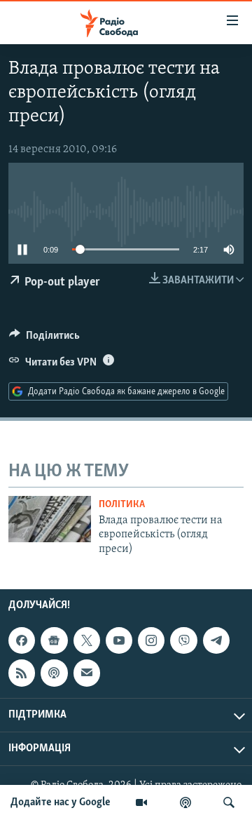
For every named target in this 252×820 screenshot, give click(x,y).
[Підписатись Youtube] (119, 640)
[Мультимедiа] (141, 802)
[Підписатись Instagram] (151, 640)
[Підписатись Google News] (54, 640)
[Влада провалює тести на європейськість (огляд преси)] (49, 519)
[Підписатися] (87, 672)
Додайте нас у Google (60, 802)
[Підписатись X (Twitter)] (87, 640)
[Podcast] (54, 672)
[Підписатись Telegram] (216, 640)
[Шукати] (229, 802)
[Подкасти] (185, 802)
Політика (122, 504)
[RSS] (21, 672)
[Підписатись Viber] (183, 640)
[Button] (44, 338)
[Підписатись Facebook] (21, 640)
